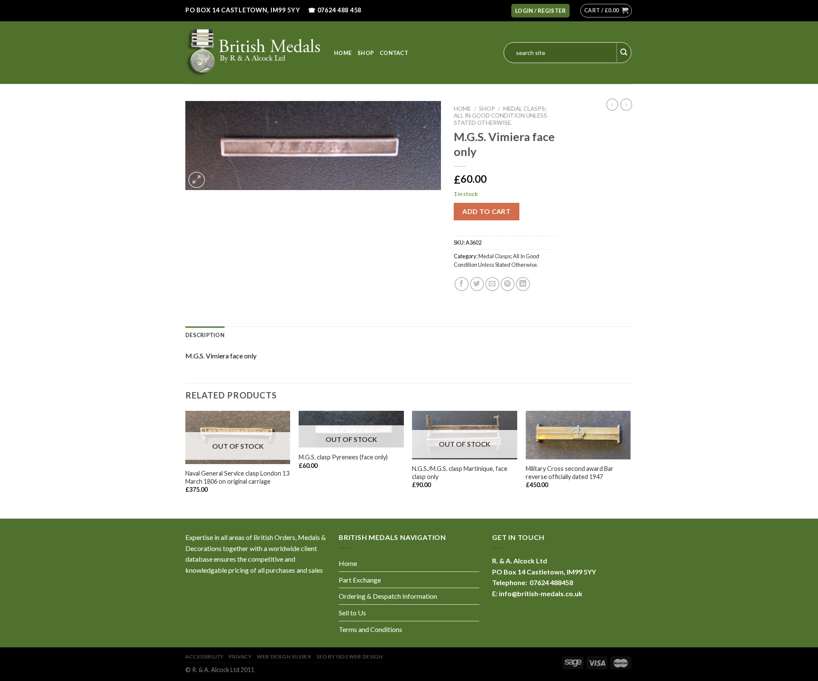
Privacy (240, 656)
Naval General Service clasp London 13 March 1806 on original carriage (237, 477)
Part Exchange (360, 580)
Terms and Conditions (370, 629)
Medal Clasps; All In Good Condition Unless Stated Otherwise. (500, 115)
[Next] (630, 464)
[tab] (205, 334)
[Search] (624, 52)
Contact (394, 52)
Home (342, 52)
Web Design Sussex (284, 656)
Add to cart (486, 211)
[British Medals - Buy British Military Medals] (253, 52)
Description (205, 335)
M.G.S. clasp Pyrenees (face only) (343, 457)
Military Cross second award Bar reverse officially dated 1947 (570, 472)
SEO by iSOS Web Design (350, 656)
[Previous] (185, 464)
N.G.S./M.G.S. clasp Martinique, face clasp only (459, 472)
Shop (365, 52)
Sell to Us (352, 613)
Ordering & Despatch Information (388, 596)
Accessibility (204, 656)
